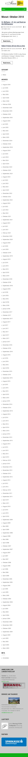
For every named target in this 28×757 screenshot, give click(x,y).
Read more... (7, 41)
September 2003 (8, 632)
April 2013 (6, 457)
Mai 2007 (5, 559)
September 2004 (8, 602)
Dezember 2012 (7, 467)
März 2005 (6, 595)
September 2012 (8, 477)
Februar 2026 (7, 104)
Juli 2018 (5, 292)
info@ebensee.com (7, 712)
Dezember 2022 (7, 193)
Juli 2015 (5, 384)
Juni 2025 (5, 127)
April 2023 (6, 190)
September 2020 (8, 239)
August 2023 (6, 177)
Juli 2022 (5, 206)
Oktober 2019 (7, 252)
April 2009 (6, 529)
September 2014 (8, 411)
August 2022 (6, 203)
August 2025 (6, 121)
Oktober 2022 (7, 196)
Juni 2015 (5, 388)
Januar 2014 (6, 434)
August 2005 (6, 585)
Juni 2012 (5, 486)
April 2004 (6, 615)
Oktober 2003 (7, 628)
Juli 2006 (5, 569)
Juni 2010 (5, 513)
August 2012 (6, 480)
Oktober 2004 (7, 599)
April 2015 (6, 394)
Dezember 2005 (7, 579)
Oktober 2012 (7, 473)
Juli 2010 (5, 510)
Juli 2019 (5, 262)
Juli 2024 (5, 154)
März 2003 (6, 648)
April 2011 (6, 500)
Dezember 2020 (7, 236)
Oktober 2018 (7, 282)
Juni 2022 (5, 210)
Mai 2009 (5, 526)
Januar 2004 (6, 618)
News (4, 75)
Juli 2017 (5, 325)
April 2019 (6, 272)
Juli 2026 (5, 88)
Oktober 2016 (7, 348)
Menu (3, 9)
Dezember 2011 (7, 493)
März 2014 (6, 430)
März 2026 (6, 101)
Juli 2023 (5, 180)
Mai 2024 (5, 160)
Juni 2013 (5, 450)
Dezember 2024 (7, 140)
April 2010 (6, 516)
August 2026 (6, 84)
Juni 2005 (5, 592)
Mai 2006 (5, 572)
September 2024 (8, 147)
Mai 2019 (5, 269)
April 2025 (6, 134)
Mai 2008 (5, 539)
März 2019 (6, 276)
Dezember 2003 (7, 622)
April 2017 (6, 335)
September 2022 (8, 200)
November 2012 (7, 470)
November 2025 (7, 111)
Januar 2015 (6, 401)
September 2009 (8, 519)
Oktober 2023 (7, 170)
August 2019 (6, 259)
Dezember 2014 (7, 404)
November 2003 (7, 625)
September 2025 (8, 117)
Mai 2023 (5, 187)
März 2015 (6, 397)
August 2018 (6, 289)
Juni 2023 (5, 183)
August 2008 (6, 536)
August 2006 (6, 566)
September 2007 (8, 549)
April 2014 (6, 427)
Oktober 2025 (7, 114)
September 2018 (8, 285)
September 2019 (8, 256)
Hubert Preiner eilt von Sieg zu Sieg (13, 46)
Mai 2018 (5, 299)
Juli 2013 (5, 447)
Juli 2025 (5, 124)
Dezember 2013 (7, 437)
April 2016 (6, 368)
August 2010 (6, 506)
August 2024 (6, 150)
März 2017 (6, 338)
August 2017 (6, 322)
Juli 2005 (5, 589)
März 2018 (6, 305)
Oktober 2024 (7, 144)
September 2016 (8, 351)
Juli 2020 (5, 246)
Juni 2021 (5, 229)
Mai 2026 (5, 94)
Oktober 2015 (7, 374)
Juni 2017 (5, 328)
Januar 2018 (6, 309)
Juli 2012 (5, 483)
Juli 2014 (5, 417)
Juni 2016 (5, 361)
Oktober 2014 (7, 407)
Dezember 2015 (7, 371)
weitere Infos (5, 681)
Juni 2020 (5, 249)
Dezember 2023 (7, 167)
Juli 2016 (5, 358)
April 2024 (6, 163)
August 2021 (6, 223)
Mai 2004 (5, 612)
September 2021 (8, 220)
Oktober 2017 (7, 315)
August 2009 (6, 523)
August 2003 (6, 635)
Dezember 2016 (7, 345)
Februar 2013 (7, 460)
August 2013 (6, 444)
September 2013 (8, 440)
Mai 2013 (5, 454)
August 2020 (6, 243)
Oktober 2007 (7, 546)
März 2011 (6, 503)
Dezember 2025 (7, 107)
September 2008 (8, 533)
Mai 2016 (5, 365)
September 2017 (8, 318)
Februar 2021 (7, 233)
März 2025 (6, 137)
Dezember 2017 (7, 312)
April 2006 (6, 575)
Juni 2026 (5, 91)
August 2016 (6, 355)
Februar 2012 (7, 490)
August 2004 (6, 605)
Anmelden (6, 658)
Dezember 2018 (7, 279)
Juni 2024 (5, 157)
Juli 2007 (5, 556)
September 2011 (8, 496)
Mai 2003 (5, 641)
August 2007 (6, 552)
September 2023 (8, 173)
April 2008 (6, 543)
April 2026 (6, 98)
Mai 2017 (5, 332)
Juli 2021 (5, 226)
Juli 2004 (5, 608)
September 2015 (8, 378)
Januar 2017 (6, 341)
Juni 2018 (5, 295)
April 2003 (6, 645)
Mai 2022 (5, 213)
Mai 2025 (5, 131)
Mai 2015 (5, 391)
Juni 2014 (5, 421)
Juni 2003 (5, 638)
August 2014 (6, 414)
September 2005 (8, 582)
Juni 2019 (5, 266)
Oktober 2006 (7, 562)
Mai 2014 (5, 424)
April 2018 (6, 302)
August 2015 (6, 381)
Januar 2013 (6, 463)
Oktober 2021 (7, 216)
